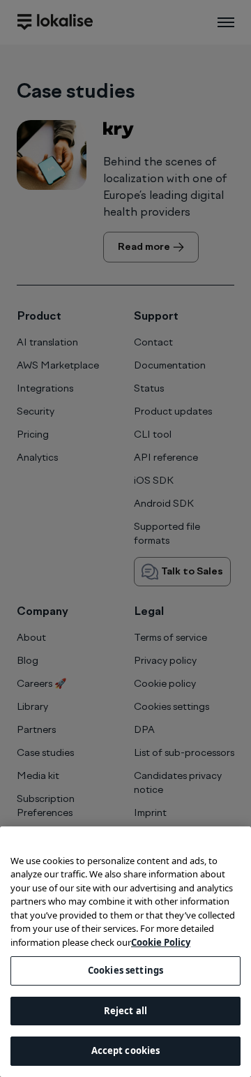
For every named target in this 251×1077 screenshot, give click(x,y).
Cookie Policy (160, 942)
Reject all (125, 1010)
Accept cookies (125, 1050)
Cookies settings (125, 970)
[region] (125, 951)
